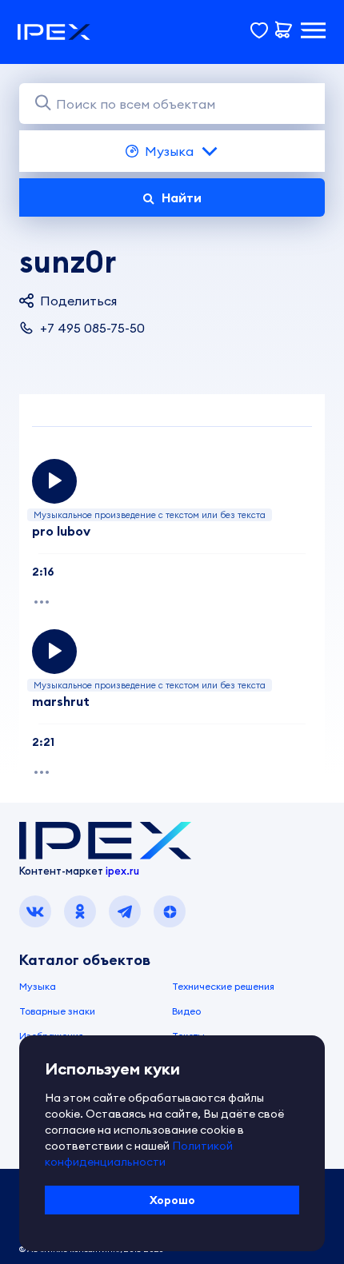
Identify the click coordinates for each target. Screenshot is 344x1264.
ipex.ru (122, 870)
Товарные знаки (57, 1011)
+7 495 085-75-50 (92, 328)
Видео (186, 1011)
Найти (182, 197)
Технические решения (223, 986)
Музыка (169, 151)
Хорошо (172, 1200)
